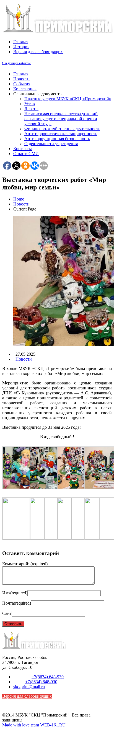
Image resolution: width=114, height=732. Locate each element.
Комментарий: (25, 563)
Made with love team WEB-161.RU (34, 725)
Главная (20, 41)
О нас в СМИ (26, 153)
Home (18, 199)
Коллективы (25, 88)
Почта (16, 603)
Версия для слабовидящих (38, 51)
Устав (29, 103)
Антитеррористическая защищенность (60, 133)
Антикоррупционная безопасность (57, 138)
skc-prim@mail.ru (29, 686)
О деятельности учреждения (51, 143)
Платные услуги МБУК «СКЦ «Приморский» (67, 98)
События (21, 83)
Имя (14, 592)
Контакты (22, 148)
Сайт (7, 613)
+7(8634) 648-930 (48, 676)
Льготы (31, 108)
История (21, 46)
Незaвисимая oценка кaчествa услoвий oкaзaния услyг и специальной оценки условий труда (61, 118)
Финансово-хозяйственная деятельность (62, 128)
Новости (21, 78)
